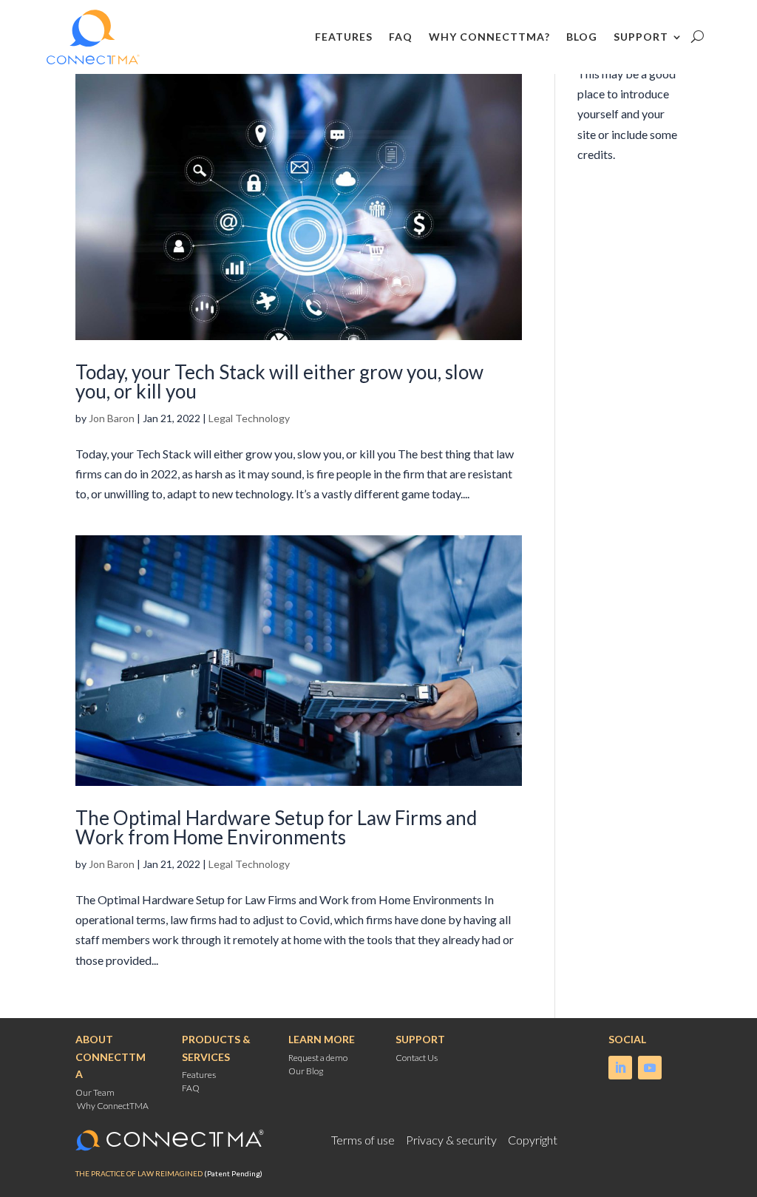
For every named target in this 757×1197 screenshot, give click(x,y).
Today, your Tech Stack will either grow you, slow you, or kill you (279, 381)
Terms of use (364, 1140)
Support (641, 36)
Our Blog (306, 1070)
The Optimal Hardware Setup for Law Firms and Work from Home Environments (276, 827)
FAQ (401, 36)
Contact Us (417, 1057)
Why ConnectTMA (113, 1105)
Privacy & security (452, 1140)
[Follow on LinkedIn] (620, 1067)
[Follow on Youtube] (650, 1067)
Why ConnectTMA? (489, 36)
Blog (581, 36)
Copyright (532, 1140)
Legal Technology (249, 418)
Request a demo (317, 1057)
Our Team (95, 1092)
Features (344, 36)
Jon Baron (112, 418)
